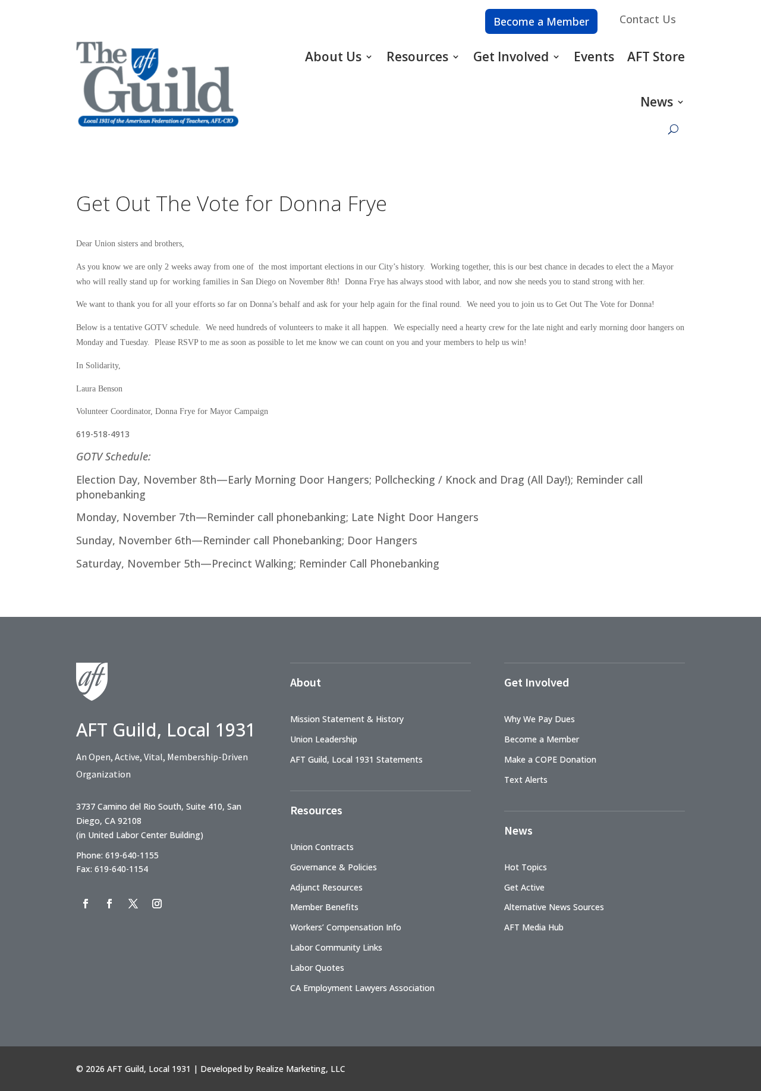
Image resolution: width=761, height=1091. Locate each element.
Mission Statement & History (347, 719)
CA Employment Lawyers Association (362, 987)
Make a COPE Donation (550, 759)
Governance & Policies (333, 867)
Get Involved (511, 56)
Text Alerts (526, 779)
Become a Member (541, 21)
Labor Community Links (336, 947)
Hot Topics (525, 867)
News (656, 101)
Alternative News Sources (554, 907)
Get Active (524, 887)
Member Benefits (324, 907)
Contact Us (648, 19)
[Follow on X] (133, 903)
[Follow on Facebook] (85, 903)
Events (594, 56)
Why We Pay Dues (539, 719)
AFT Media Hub (534, 927)
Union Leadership (323, 739)
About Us (333, 56)
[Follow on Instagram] (156, 903)
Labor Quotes (317, 967)
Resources (417, 56)
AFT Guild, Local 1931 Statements (356, 759)
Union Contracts (322, 846)
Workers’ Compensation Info (345, 927)
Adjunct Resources (326, 887)
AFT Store (656, 56)
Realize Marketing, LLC (300, 1068)
